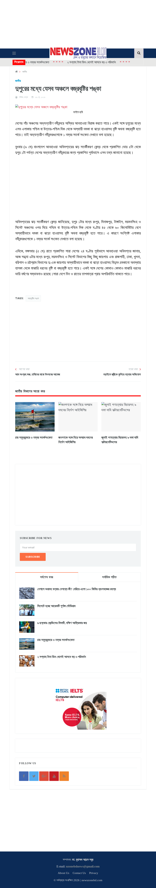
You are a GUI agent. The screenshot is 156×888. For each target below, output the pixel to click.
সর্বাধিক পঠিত (109, 577)
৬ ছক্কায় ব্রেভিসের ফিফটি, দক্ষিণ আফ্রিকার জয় (62, 623)
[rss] (64, 776)
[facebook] (24, 776)
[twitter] (34, 776)
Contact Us (79, 872)
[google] (44, 776)
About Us (63, 872)
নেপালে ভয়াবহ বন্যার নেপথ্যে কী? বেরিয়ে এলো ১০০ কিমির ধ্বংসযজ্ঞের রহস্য (76, 589)
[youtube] (54, 776)
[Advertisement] (78, 182)
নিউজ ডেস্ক (23, 97)
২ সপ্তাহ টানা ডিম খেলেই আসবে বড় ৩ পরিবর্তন (83, 62)
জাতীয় (24, 71)
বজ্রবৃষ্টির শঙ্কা (33, 298)
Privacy (93, 872)
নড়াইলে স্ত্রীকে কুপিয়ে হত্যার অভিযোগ (122, 374)
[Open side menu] (14, 53)
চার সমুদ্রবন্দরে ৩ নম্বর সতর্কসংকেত (33, 437)
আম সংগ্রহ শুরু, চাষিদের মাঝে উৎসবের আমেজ (37, 374)
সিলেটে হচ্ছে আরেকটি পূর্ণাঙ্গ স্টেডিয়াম (56, 606)
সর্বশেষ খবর (46, 577)
